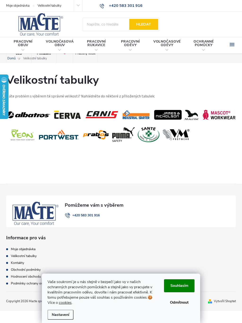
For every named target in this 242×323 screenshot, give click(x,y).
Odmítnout (179, 302)
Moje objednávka (18, 6)
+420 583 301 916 (86, 215)
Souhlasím (179, 285)
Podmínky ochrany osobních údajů (36, 283)
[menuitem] (23, 45)
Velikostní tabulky (49, 6)
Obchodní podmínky (26, 269)
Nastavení (60, 314)
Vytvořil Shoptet (225, 301)
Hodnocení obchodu (26, 276)
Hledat (143, 24)
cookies (65, 302)
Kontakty (17, 263)
